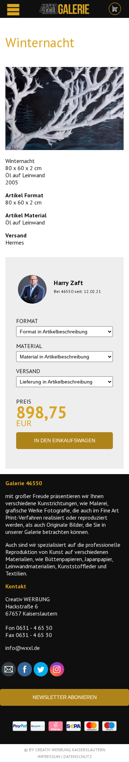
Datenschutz (77, 756)
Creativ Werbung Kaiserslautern (70, 749)
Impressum (49, 756)
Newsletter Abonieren (65, 697)
